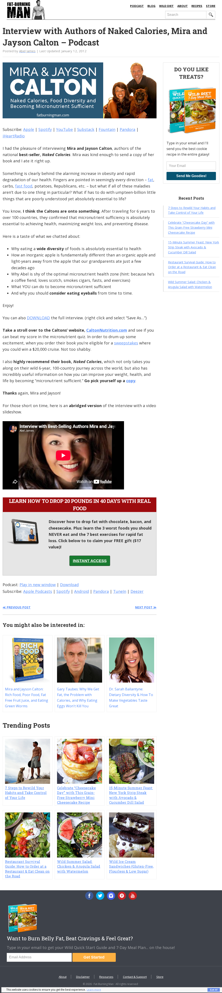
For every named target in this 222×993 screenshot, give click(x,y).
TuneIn (119, 591)
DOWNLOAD (38, 317)
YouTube (64, 129)
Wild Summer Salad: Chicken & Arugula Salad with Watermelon (78, 866)
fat (150, 179)
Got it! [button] (213, 989)
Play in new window (38, 584)
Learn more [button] (94, 989)
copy (130, 380)
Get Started (93, 957)
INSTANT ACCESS (90, 561)
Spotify (45, 129)
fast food (23, 186)
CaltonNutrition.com (106, 330)
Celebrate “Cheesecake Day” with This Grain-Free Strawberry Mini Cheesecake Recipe (76, 795)
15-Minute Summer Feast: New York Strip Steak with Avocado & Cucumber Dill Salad (131, 795)
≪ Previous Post (17, 607)
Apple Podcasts (37, 591)
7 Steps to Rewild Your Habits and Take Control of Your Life (26, 793)
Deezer (137, 591)
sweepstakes (126, 343)
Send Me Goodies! (191, 176)
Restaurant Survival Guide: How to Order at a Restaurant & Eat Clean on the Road (27, 868)
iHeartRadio (14, 136)
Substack (85, 129)
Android (81, 591)
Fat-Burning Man (51, 10)
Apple (28, 129)
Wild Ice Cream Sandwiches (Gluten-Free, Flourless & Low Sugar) (131, 866)
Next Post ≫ (146, 607)
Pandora (127, 129)
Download (69, 584)
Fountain (107, 129)
